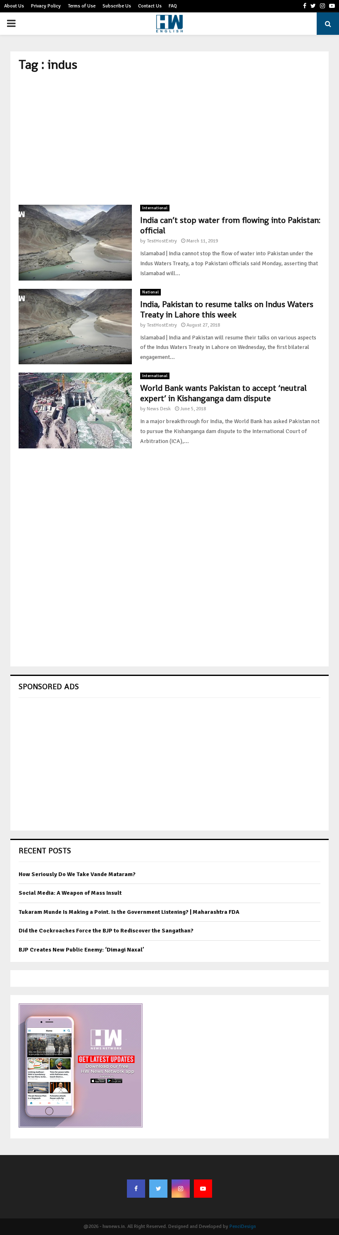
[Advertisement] (169, 138)
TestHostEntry (162, 241)
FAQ (173, 6)
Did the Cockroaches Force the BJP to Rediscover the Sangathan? (106, 930)
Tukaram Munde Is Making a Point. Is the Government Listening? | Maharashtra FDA (129, 911)
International (154, 208)
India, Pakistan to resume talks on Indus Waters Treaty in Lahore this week (226, 309)
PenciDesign (242, 1226)
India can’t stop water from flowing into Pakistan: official (230, 225)
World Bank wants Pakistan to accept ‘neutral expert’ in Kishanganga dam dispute (223, 393)
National (150, 292)
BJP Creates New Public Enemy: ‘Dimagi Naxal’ (81, 949)
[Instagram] (181, 1188)
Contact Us (150, 6)
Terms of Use (81, 6)
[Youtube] (203, 1188)
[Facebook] (136, 1188)
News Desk (159, 409)
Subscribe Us (117, 6)
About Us (14, 6)
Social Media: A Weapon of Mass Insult (70, 892)
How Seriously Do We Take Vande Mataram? (77, 874)
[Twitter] (158, 1188)
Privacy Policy (46, 6)
